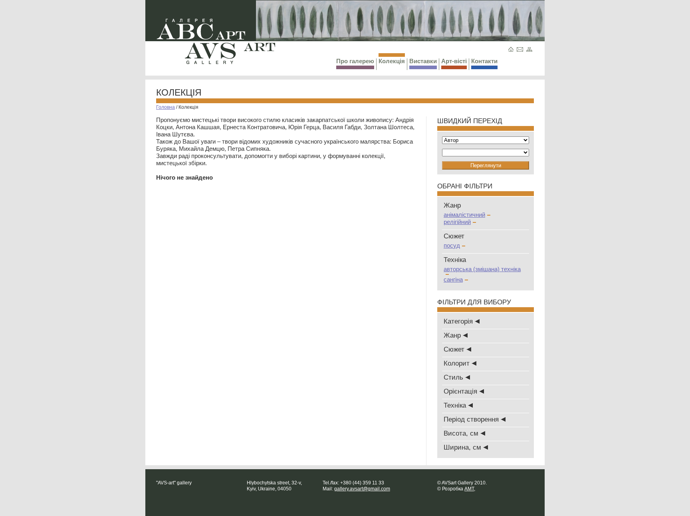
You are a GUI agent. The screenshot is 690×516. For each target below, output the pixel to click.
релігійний (457, 221)
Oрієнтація (461, 391)
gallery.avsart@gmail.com (362, 489)
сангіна (453, 279)
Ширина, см (463, 447)
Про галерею (355, 61)
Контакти (484, 61)
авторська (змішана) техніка (482, 269)
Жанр (453, 335)
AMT (469, 489)
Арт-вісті (454, 61)
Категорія (459, 321)
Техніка (456, 405)
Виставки (423, 61)
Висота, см (462, 433)
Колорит (458, 363)
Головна (165, 107)
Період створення (472, 419)
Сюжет (455, 349)
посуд (452, 245)
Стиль (454, 377)
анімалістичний (464, 214)
